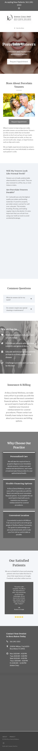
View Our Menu (20, 28)
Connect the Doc (13, 746)
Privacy (12, 736)
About (4, 736)
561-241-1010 (15, 642)
